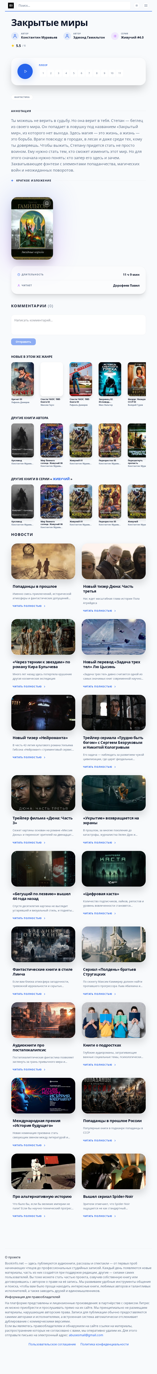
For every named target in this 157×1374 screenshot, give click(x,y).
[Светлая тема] (137, 5)
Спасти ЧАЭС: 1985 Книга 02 (50, 400)
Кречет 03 (16, 399)
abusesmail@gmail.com (86, 1335)
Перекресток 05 (107, 460)
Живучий (61, 479)
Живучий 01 (76, 460)
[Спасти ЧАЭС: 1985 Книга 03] (80, 379)
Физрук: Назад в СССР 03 (137, 400)
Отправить (23, 342)
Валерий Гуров (135, 405)
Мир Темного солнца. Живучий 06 (52, 461)
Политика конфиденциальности (104, 1344)
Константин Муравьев (22, 463)
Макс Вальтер (106, 405)
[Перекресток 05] (109, 440)
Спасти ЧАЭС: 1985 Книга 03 (79, 400)
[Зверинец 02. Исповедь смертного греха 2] (109, 379)
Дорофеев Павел (126, 285)
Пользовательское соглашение (52, 1344)
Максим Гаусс (47, 405)
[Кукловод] (22, 440)
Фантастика (22, 97)
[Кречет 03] (22, 379)
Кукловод (16, 460)
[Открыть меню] (146, 5)
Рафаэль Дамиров (20, 402)
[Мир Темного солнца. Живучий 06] (51, 440)
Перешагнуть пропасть (135, 461)
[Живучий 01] (80, 440)
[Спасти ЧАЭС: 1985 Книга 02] (51, 379)
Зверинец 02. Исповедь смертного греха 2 (109, 400)
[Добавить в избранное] (47, 203)
